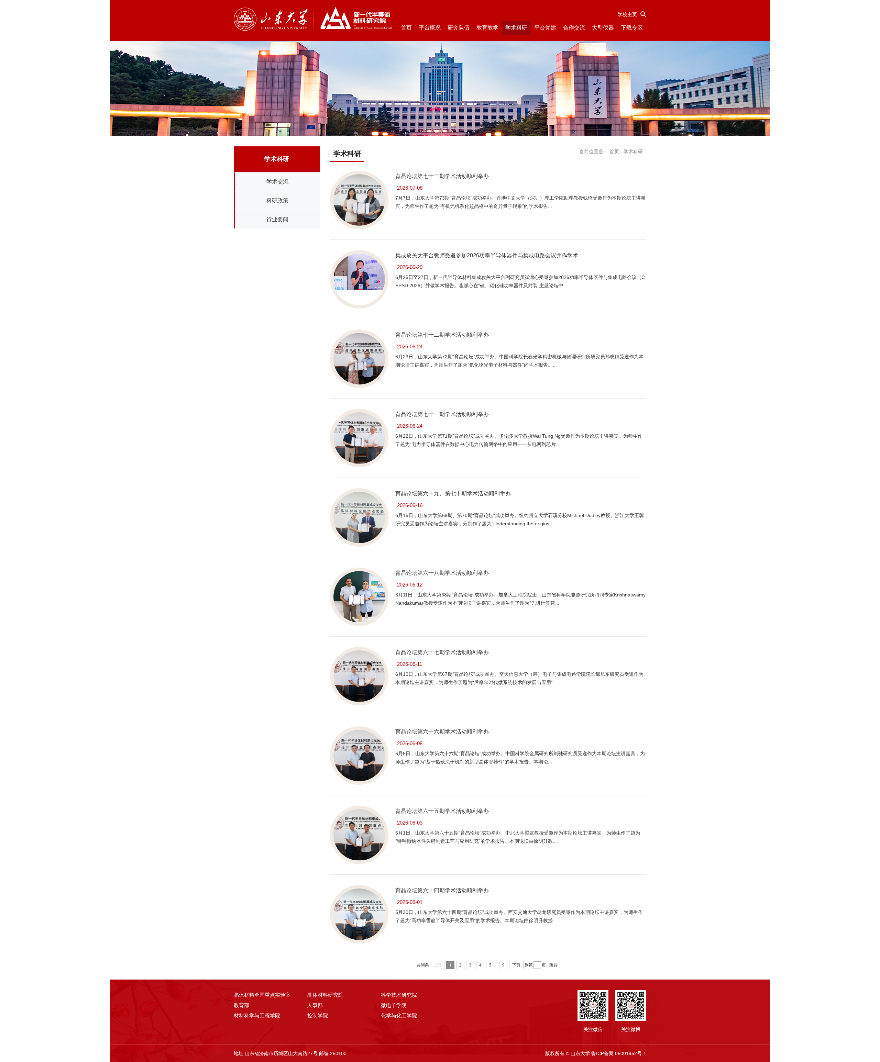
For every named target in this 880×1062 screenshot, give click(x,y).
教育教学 (487, 28)
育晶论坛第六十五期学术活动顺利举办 (442, 811)
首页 (406, 28)
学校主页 (627, 14)
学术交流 (277, 182)
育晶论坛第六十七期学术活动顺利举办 (442, 652)
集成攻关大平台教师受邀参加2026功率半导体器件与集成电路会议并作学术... (488, 255)
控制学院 (317, 1015)
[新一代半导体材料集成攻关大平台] (313, 19)
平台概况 (430, 28)
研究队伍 (459, 28)
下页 (516, 965)
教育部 (241, 1005)
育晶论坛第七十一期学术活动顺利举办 (442, 414)
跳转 (553, 965)
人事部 (315, 1005)
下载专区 (632, 28)
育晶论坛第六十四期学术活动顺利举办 (442, 890)
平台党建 (545, 28)
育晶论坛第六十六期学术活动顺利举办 (442, 732)
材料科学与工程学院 (257, 1015)
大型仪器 (603, 28)
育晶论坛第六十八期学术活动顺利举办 (442, 573)
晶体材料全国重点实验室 (262, 995)
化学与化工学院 (399, 1015)
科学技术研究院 (399, 995)
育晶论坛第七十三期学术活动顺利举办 (442, 176)
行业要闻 (277, 219)
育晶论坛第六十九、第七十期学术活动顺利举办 (453, 493)
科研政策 (277, 200)
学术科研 (516, 28)
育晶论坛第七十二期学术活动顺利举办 (442, 335)
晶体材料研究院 (325, 995)
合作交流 (574, 28)
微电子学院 (394, 1005)
